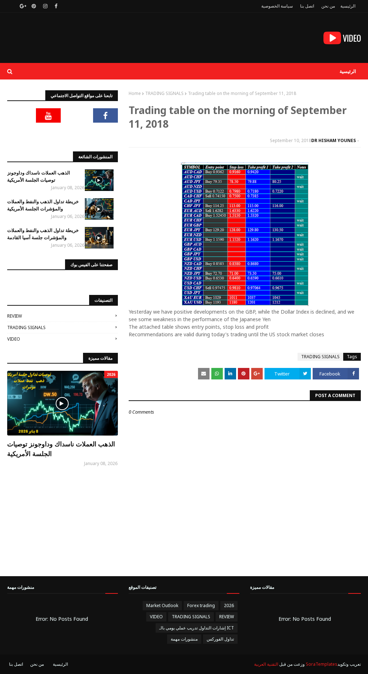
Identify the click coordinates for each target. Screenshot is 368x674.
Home (135, 93)
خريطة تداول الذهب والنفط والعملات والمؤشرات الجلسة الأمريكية (43, 205)
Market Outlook (162, 605)
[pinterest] (34, 6)
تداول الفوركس (220, 639)
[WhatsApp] (105, 133)
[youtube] (48, 115)
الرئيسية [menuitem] (348, 71)
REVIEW (14, 316)
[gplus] (22, 6)
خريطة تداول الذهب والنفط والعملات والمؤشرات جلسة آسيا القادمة (43, 234)
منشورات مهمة (184, 639)
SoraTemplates (321, 664)
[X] (76, 115)
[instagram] (45, 6)
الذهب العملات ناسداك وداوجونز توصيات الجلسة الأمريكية (38, 176)
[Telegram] (19, 115)
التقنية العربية (266, 664)
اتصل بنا (307, 6)
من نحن (328, 6)
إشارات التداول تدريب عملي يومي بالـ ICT (196, 628)
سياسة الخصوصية (277, 6)
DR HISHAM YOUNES (333, 140)
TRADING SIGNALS (164, 93)
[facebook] (56, 6)
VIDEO (13, 339)
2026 (229, 605)
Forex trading (201, 605)
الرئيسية (347, 6)
